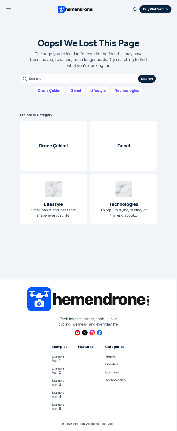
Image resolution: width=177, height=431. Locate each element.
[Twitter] (84, 332)
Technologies (127, 90)
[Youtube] (77, 332)
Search (147, 78)
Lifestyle (98, 90)
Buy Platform (154, 9)
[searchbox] (79, 79)
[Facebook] (99, 332)
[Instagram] (92, 332)
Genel (76, 90)
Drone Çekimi (49, 90)
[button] (8, 9)
